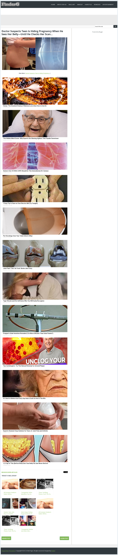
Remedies (97, 4)
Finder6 (53, 551)
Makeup (80, 4)
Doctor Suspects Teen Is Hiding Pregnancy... (37, 73)
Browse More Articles (9, 472)
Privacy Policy (5, 551)
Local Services (56, 11)
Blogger (101, 32)
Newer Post (6, 538)
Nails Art (72, 4)
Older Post (64, 538)
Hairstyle (88, 4)
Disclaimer (12, 551)
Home (53, 4)
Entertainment (108, 4)
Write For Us (61, 4)
